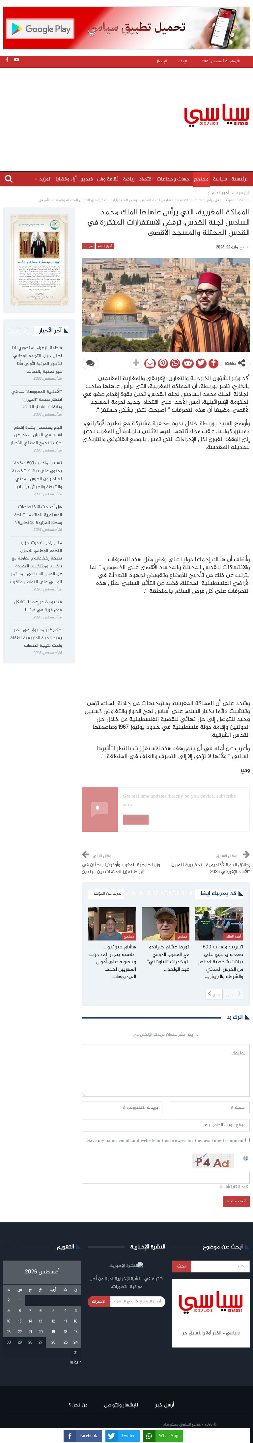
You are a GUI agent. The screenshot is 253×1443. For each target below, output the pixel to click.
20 (41, 1332)
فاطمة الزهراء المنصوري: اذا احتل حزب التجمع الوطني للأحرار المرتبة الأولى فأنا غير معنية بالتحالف (37, 359)
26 (53, 1342)
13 (40, 1321)
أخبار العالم (105, 246)
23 (9, 1332)
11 (65, 1321)
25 (66, 1342)
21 (30, 1332)
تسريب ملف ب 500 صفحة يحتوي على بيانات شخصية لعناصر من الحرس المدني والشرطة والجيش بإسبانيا (37, 475)
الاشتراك (98, 1301)
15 (19, 1321)
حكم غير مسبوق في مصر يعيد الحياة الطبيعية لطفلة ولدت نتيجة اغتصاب (36, 638)
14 (30, 1321)
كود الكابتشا (237, 1187)
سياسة (220, 179)
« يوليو (75, 1362)
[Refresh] (246, 1157)
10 (75, 1321)
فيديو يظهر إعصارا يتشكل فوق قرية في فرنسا (38, 606)
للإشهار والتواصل (121, 1405)
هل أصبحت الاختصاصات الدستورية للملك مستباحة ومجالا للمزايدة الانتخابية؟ (38, 515)
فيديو (87, 179)
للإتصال (161, 61)
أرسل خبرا (164, 1405)
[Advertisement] (128, 114)
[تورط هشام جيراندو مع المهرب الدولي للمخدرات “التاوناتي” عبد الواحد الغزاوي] (166, 923)
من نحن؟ (78, 1405)
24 (75, 1342)
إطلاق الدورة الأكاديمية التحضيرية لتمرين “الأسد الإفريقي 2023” (210, 868)
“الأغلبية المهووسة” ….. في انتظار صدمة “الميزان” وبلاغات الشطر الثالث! (36, 400)
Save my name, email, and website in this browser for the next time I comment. (165, 1141)
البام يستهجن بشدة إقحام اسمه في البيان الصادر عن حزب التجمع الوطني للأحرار (36, 436)
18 (65, 1332)
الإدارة (183, 61)
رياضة (129, 179)
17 (75, 1332)
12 (53, 1321)
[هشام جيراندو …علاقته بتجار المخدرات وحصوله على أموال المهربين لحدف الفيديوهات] (112, 923)
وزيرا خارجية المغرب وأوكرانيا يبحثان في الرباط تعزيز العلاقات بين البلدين (121, 868)
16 (8, 1321)
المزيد (45, 179)
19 (53, 1332)
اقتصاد (146, 179)
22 (20, 1332)
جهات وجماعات (173, 179)
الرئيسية (239, 179)
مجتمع (201, 179)
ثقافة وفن (108, 179)
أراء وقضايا (66, 179)
